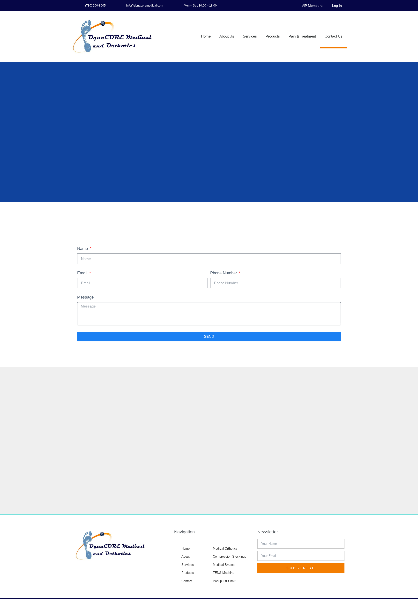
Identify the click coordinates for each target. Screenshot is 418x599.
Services (250, 36)
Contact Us (334, 36)
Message (85, 297)
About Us (226, 36)
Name (83, 248)
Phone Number (224, 273)
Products (273, 36)
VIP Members (312, 6)
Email (83, 273)
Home (206, 36)
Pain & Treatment (302, 36)
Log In (337, 6)
